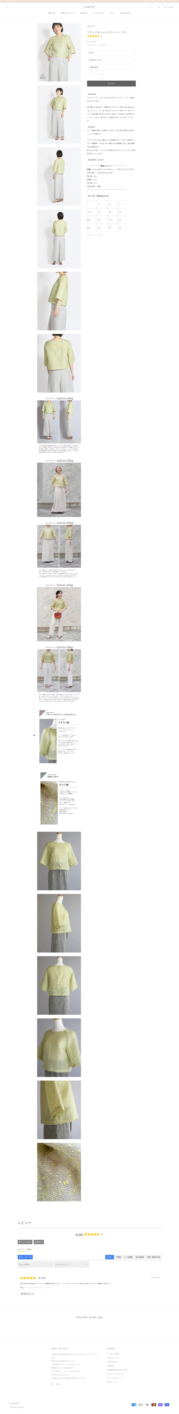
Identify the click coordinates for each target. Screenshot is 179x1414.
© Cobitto (14, 1403)
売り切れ (111, 83)
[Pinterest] (101, 235)
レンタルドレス (98, 13)
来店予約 (83, 13)
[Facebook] (94, 235)
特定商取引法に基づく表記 (117, 1370)
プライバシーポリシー (115, 1374)
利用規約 (110, 1366)
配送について (112, 1382)
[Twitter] (98, 235)
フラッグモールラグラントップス (38, 1287)
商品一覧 (51, 13)
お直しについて (113, 1358)
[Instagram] (52, 1384)
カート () (168, 7)
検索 (158, 7)
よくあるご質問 (113, 1354)
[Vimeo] (58, 1384)
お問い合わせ (125, 13)
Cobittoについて (67, 13)
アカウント (150, 7)
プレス (112, 13)
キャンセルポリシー (115, 1378)
